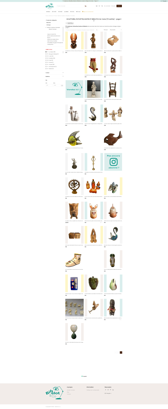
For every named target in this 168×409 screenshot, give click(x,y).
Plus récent (112, 29)
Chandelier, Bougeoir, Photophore (55, 42)
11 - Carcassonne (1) (52, 66)
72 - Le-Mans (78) (51, 52)
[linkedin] (113, 390)
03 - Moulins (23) (51, 58)
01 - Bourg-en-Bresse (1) (52, 54)
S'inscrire (113, 6)
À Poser (55, 15)
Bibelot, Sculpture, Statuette (64, 15)
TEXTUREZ (60, 11)
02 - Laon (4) (50, 56)
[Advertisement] (54, 107)
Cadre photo (50, 44)
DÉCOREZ (54, 11)
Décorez (51, 15)
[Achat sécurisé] (102, 6)
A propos (69, 387)
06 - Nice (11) (50, 60)
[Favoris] (99, 6)
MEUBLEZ (48, 11)
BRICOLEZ (78, 11)
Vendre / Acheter (71, 390)
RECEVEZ (72, 11)
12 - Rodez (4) (50, 68)
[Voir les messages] (96, 6)
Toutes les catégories (52, 20)
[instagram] (108, 390)
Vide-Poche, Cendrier (52, 41)
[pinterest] (110, 390)
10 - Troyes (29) (50, 64)
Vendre (119, 6)
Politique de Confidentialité (93, 390)
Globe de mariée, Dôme (53, 39)
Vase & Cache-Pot (51, 34)
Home (47, 15)
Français (164, 1)
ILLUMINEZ (66, 11)
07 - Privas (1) (50, 62)
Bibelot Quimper (53, 29)
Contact (69, 394)
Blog (68, 392)
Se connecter (107, 6)
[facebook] (106, 390)
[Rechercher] (85, 6)
